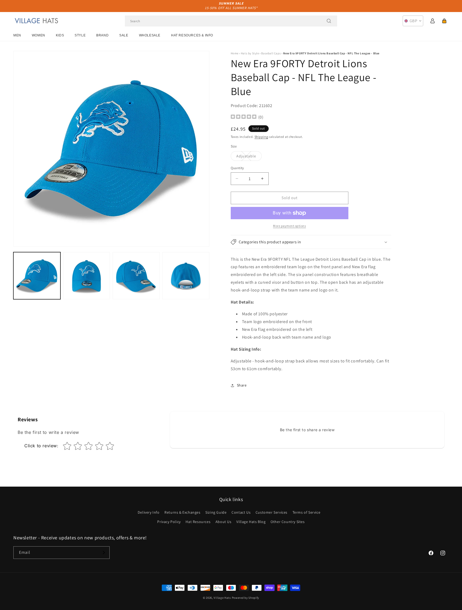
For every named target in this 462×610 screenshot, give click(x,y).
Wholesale (149, 35)
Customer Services (271, 512)
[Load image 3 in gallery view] (136, 275)
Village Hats (222, 598)
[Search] (329, 21)
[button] (444, 21)
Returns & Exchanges (182, 512)
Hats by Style (250, 53)
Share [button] (242, 385)
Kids (60, 35)
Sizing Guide (215, 512)
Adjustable (249, 157)
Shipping (261, 137)
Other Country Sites (288, 521)
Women (38, 35)
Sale (123, 35)
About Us (223, 521)
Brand (102, 35)
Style (80, 35)
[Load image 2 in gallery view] (86, 275)
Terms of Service (306, 512)
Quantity (237, 168)
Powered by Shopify (245, 598)
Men (17, 35)
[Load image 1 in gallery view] (36, 275)
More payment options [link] (289, 226)
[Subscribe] (103, 552)
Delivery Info (149, 512)
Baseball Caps (271, 53)
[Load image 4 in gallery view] (185, 275)
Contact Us (241, 512)
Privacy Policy (168, 521)
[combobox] (231, 21)
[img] (243, 117)
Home (234, 53)
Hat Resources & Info (192, 35)
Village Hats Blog (250, 521)
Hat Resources (198, 521)
